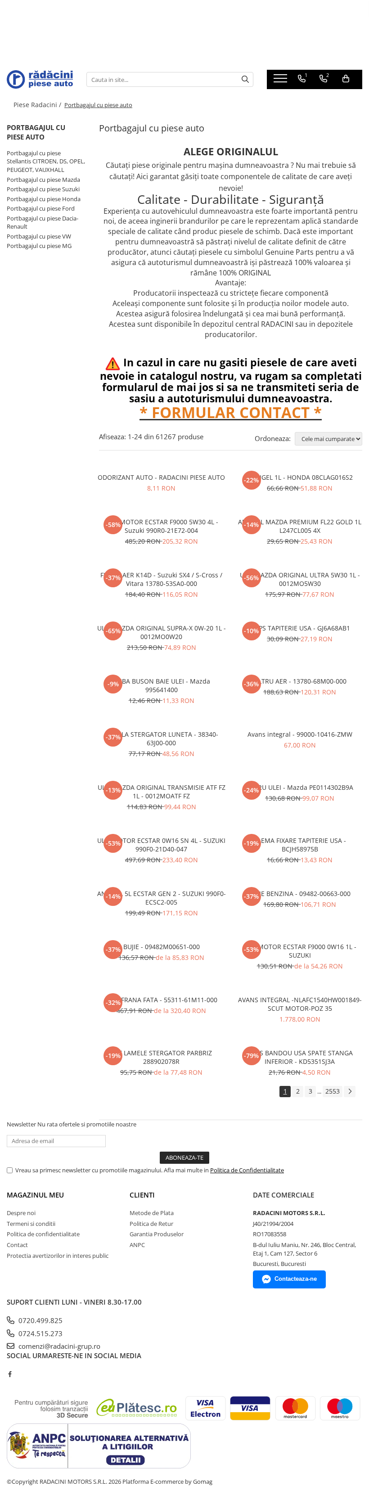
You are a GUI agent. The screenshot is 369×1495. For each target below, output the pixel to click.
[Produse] (281, 81)
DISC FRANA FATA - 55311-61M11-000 (161, 999)
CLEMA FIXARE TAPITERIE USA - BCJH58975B (300, 844)
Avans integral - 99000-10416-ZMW (300, 734)
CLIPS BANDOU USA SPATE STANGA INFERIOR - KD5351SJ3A (300, 1057)
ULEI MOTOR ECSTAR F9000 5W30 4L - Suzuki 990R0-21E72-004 (161, 526)
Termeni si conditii (31, 1224)
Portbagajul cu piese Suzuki (43, 189)
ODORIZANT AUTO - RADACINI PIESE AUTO (161, 477)
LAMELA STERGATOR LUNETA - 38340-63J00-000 (161, 738)
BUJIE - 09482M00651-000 (161, 946)
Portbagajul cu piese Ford (41, 208)
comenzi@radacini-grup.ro (58, 1346)
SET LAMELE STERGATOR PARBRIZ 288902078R (161, 1057)
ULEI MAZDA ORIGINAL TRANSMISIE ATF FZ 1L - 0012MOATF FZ (161, 791)
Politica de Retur (151, 1224)
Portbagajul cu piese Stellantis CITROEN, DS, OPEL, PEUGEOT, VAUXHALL (46, 161)
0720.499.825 (40, 1320)
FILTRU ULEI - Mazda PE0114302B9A (299, 787)
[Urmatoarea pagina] (350, 1091)
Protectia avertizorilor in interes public (57, 1256)
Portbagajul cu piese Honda (44, 199)
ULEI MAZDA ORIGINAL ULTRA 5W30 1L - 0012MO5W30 (300, 579)
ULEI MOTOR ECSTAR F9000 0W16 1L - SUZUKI (299, 950)
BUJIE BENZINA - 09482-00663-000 (300, 893)
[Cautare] (245, 79)
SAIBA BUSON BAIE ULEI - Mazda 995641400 (161, 685)
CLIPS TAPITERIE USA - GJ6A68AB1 (300, 628)
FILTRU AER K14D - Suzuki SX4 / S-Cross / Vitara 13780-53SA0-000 (161, 579)
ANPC (137, 1245)
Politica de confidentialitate (43, 1234)
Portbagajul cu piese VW (39, 236)
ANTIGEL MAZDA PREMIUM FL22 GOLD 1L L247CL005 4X (299, 526)
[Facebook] (10, 1374)
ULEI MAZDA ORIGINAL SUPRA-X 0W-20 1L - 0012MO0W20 (161, 632)
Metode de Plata (152, 1213)
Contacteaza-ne (295, 1278)
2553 (332, 1091)
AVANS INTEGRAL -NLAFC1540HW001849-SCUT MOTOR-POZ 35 (300, 1004)
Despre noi (21, 1213)
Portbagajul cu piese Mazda (43, 180)
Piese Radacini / (38, 104)
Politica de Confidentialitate (247, 1170)
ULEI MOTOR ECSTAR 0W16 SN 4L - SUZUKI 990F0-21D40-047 (161, 844)
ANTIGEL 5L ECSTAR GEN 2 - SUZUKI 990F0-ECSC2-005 (161, 897)
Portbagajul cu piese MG (39, 246)
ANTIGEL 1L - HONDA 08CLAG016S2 (300, 477)
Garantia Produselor (157, 1234)
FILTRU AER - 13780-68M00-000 (299, 681)
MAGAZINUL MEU (35, 1194)
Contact (17, 1245)
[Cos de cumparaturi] (346, 79)
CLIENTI (142, 1194)
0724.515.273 (40, 1333)
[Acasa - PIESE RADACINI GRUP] (40, 79)
